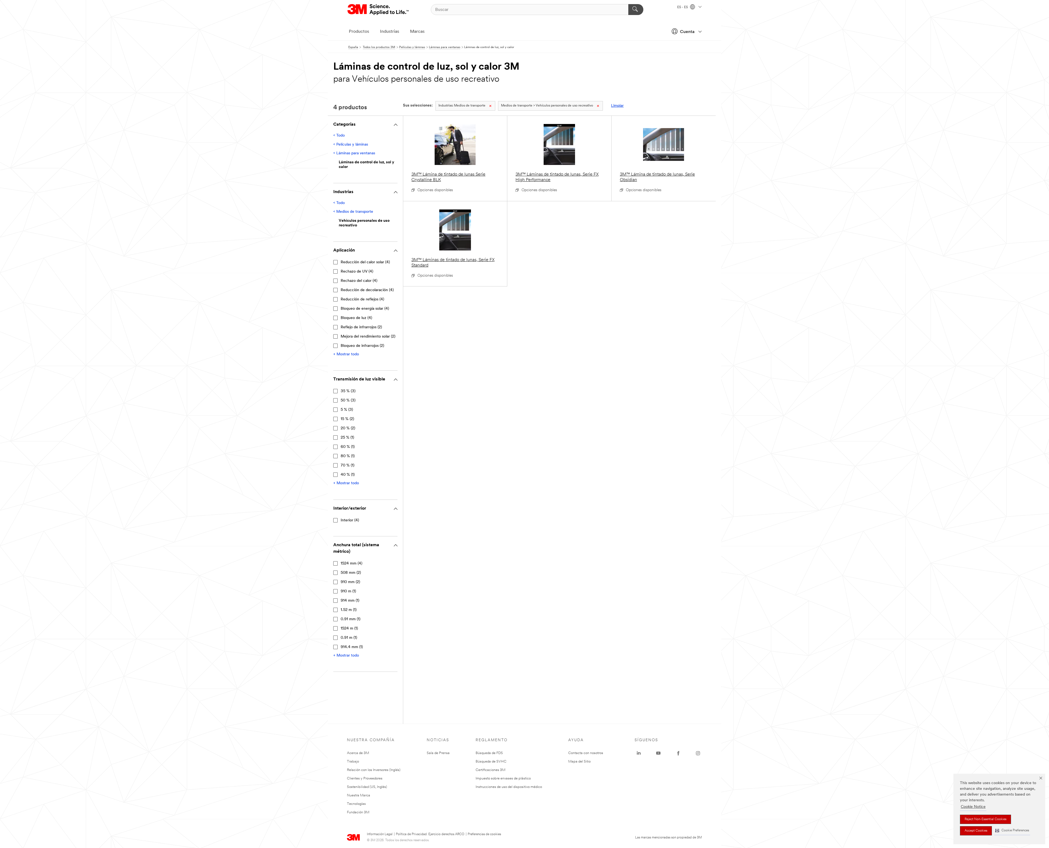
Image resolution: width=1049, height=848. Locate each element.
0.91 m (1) (349, 638)
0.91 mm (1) (350, 619)
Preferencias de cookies (484, 834)
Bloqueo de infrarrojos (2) (362, 346)
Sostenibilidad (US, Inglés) (367, 787)
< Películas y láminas (350, 145)
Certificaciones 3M (490, 770)
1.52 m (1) (348, 610)
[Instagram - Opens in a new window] (698, 753)
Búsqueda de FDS (489, 753)
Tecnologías (356, 804)
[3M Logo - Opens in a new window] (378, 9)
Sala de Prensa (438, 753)
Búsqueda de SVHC (491, 761)
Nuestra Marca (358, 795)
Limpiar (617, 106)
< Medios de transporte (353, 212)
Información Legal (380, 834)
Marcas (417, 31)
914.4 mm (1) (352, 647)
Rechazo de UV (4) (357, 272)
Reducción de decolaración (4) (367, 290)
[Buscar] (635, 9)
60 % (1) (348, 447)
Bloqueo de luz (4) (356, 318)
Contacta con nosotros (585, 753)
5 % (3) (347, 410)
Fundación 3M (358, 812)
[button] (1012, 830)
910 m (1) (348, 591)
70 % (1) (347, 465)
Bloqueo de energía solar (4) (365, 309)
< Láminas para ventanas (354, 153)
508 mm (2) (351, 573)
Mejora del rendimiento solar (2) (368, 337)
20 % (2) (348, 428)
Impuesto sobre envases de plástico (503, 778)
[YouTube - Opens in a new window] (658, 753)
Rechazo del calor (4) (359, 281)
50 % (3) (348, 400)
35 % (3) (348, 391)
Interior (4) (350, 520)
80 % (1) (348, 456)
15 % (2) (347, 419)
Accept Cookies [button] (976, 830)
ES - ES (683, 7)
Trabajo (353, 761)
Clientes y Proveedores (364, 778)
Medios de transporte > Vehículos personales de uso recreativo (547, 105)
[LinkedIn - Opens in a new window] (639, 753)
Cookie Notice (973, 807)
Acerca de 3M (358, 753)
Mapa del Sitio (579, 761)
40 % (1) (348, 475)
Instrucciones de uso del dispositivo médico (509, 787)
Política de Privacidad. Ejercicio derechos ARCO (430, 834)
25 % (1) (347, 438)
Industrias (389, 31)
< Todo (339, 136)
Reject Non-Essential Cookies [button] (985, 819)
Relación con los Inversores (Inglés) (373, 770)
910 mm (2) (350, 582)
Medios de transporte (461, 105)
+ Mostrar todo (346, 354)
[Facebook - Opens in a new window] (678, 753)
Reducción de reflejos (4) (362, 299)
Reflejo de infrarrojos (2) (361, 327)
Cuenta (687, 32)
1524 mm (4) (351, 564)
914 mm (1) (350, 601)
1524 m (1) (349, 629)
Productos (359, 31)
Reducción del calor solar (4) (365, 262)
